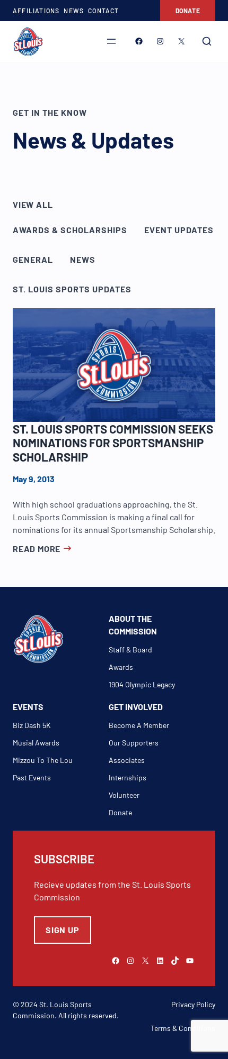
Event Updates (179, 230)
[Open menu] (111, 41)
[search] (206, 41)
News (82, 259)
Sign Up (63, 930)
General (33, 259)
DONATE (188, 10)
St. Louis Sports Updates (72, 289)
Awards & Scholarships (70, 230)
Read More (36, 549)
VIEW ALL (32, 204)
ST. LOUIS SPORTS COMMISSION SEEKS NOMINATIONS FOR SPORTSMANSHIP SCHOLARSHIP (113, 443)
